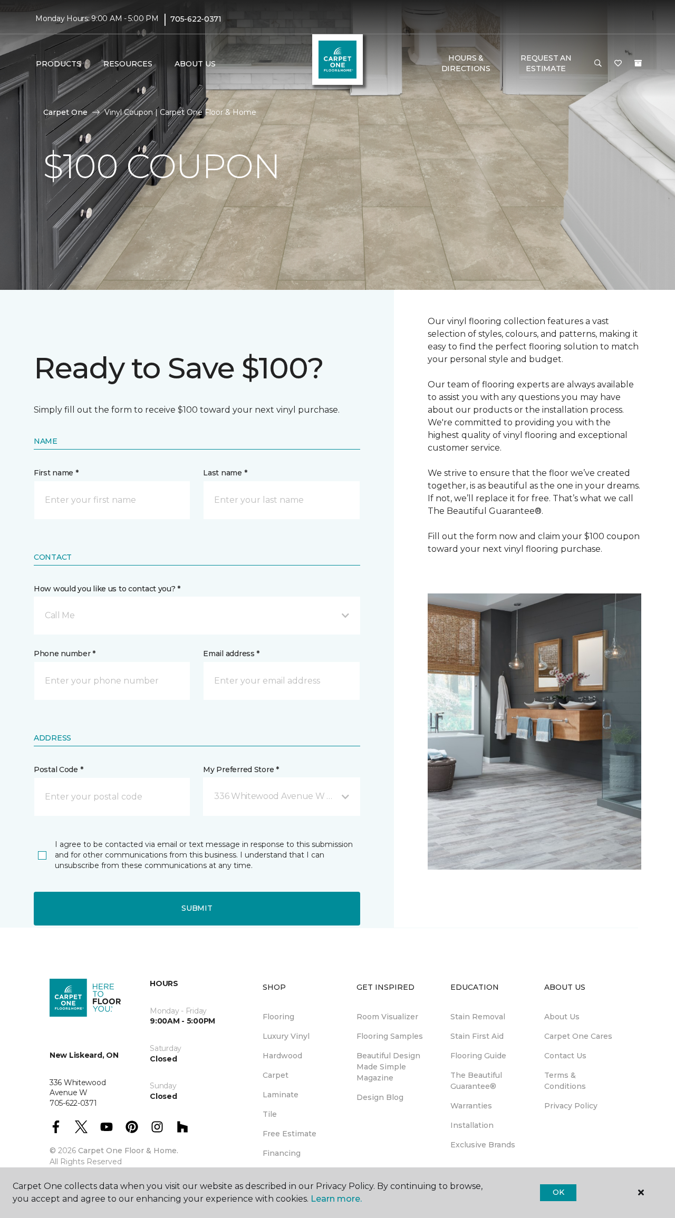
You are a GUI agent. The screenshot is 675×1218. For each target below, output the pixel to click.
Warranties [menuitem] (471, 1105)
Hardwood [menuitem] (282, 1055)
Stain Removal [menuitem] (477, 1016)
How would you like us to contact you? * (107, 588)
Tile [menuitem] (270, 1114)
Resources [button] (127, 64)
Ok (558, 1192)
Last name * (225, 472)
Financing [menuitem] (282, 1153)
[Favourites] (618, 63)
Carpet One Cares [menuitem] (578, 1036)
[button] (598, 63)
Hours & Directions (465, 63)
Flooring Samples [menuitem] (389, 1036)
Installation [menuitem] (472, 1125)
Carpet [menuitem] (275, 1075)
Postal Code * (58, 769)
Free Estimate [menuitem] (289, 1133)
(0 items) (638, 63)
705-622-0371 (195, 19)
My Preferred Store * (240, 769)
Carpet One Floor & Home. (128, 1150)
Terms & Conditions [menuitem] (565, 1080)
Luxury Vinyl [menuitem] (286, 1036)
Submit (196, 908)
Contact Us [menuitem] (565, 1055)
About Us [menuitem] (562, 1016)
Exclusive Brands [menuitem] (482, 1144)
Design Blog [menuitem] (379, 1097)
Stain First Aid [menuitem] (477, 1036)
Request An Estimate (545, 63)
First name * (56, 472)
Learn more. (336, 1199)
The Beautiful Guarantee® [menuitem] (476, 1080)
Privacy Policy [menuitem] (570, 1105)
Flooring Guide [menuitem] (478, 1055)
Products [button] (58, 64)
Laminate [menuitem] (280, 1094)
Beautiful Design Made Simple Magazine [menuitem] (388, 1067)
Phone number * (64, 653)
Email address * (231, 653)
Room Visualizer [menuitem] (387, 1016)
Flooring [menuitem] (278, 1016)
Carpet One (65, 112)
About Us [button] (195, 64)
